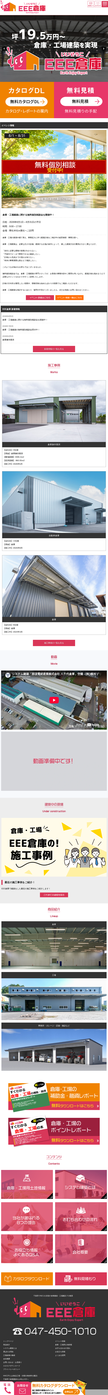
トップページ (8, 1341)
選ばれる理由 (8, 1352)
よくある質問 (60, 1355)
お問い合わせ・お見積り (12, 1362)
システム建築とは (10, 1348)
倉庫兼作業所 (8, 340)
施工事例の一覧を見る (54, 643)
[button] (4, 49)
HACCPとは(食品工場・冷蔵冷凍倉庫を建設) (20, 1376)
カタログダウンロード (11, 1366)
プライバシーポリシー (11, 1369)
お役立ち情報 (60, 1352)
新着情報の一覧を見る (54, 349)
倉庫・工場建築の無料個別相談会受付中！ (21, 330)
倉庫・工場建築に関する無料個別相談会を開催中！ (25, 320)
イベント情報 (60, 1341)
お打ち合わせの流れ (62, 1348)
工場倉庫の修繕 (9, 1355)
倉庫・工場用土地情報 (63, 1345)
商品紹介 (6, 1345)
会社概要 (6, 1359)
